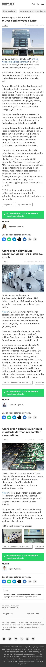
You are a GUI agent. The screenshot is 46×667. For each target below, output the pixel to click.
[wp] (9, 239)
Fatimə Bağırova (15, 405)
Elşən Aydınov (14, 569)
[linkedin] (24, 239)
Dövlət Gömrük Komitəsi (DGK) (17, 383)
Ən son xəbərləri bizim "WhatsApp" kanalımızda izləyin (22, 214)
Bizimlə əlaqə (33, 614)
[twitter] (19, 239)
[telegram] (14, 239)
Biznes (5, 25)
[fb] (4, 239)
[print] (30, 239)
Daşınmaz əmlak (24, 205)
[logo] (8, 3)
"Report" (6, 312)
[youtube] (33, 639)
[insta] (10, 639)
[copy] (35, 239)
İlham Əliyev (9, 11)
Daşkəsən (8, 205)
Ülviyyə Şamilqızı (15, 226)
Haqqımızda (7, 614)
